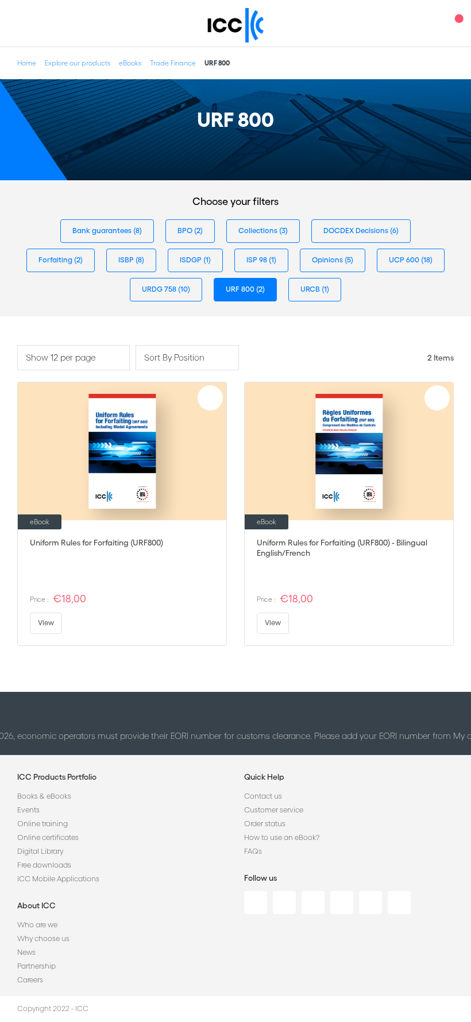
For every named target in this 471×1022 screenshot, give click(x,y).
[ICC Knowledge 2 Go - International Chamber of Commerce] (236, 25)
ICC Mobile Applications (58, 878)
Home (26, 63)
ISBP (127, 260)
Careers (30, 979)
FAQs (253, 851)
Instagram (341, 902)
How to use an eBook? (281, 837)
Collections (258, 230)
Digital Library (40, 851)
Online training (42, 823)
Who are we (37, 924)
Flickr (399, 902)
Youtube (370, 902)
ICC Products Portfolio (56, 776)
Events (28, 810)
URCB (311, 289)
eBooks (130, 63)
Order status (264, 823)
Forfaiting (56, 260)
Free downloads (44, 865)
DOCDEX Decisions (356, 230)
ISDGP (191, 260)
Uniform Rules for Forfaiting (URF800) (96, 542)
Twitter (284, 902)
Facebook (313, 902)
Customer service (273, 810)
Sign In (433, 23)
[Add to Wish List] (210, 398)
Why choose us (43, 938)
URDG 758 (160, 289)
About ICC (36, 905)
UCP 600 (405, 260)
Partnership (36, 966)
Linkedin (255, 902)
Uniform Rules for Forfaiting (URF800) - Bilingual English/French (342, 548)
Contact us (263, 796)
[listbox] (73, 357)
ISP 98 (257, 260)
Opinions (328, 260)
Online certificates (48, 837)
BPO (185, 230)
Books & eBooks (44, 796)
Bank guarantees (102, 230)
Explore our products (77, 63)
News (26, 952)
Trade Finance (173, 63)
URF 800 (241, 289)
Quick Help (264, 776)
